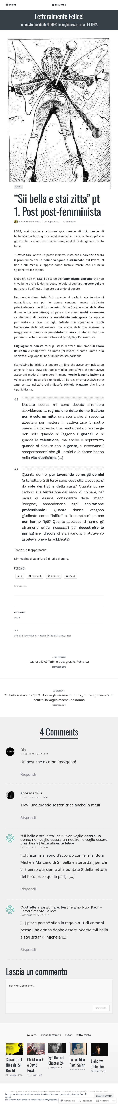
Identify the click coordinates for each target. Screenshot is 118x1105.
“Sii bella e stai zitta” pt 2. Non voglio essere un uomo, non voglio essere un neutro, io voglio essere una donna (59, 697)
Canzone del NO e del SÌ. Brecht (14, 1064)
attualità (18, 635)
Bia (23, 750)
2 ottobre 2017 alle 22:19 (34, 915)
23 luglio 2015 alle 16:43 (34, 847)
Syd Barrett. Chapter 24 (56, 1060)
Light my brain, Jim (97, 1063)
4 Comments (69, 221)
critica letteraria (50, 1034)
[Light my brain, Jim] (99, 1049)
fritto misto (84, 1034)
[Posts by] (16, 222)
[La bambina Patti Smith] (78, 1049)
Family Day (70, 337)
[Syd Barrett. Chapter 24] (57, 1048)
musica (32, 1034)
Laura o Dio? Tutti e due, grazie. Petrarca (59, 661)
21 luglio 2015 (52, 221)
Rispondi (28, 774)
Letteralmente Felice (29, 221)
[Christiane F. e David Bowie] (36, 1049)
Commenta (100, 1008)
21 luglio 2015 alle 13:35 (34, 797)
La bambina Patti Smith (77, 1062)
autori (69, 1034)
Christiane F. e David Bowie (35, 1064)
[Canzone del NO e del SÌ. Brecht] (14, 1049)
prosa (18, 187)
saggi (68, 635)
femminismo (30, 635)
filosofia (42, 635)
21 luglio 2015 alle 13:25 (34, 754)
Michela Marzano (55, 635)
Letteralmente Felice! (59, 16)
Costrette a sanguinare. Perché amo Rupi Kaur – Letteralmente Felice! (61, 909)
